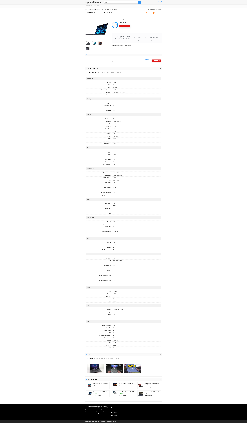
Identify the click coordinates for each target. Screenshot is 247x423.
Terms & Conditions (115, 416)
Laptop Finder (89, 5)
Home (86, 9)
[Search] (139, 2)
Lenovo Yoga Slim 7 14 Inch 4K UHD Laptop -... (105, 61)
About (112, 410)
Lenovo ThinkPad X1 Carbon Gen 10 (126, 383)
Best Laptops (97, 5)
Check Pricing (125, 26)
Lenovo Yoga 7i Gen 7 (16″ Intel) (100, 391)
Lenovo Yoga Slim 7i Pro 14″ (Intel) (126, 391)
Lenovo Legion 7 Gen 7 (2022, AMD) (100, 383)
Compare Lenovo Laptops (94, 9)
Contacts (113, 413)
